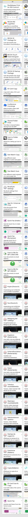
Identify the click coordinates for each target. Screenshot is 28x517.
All (12, 2)
